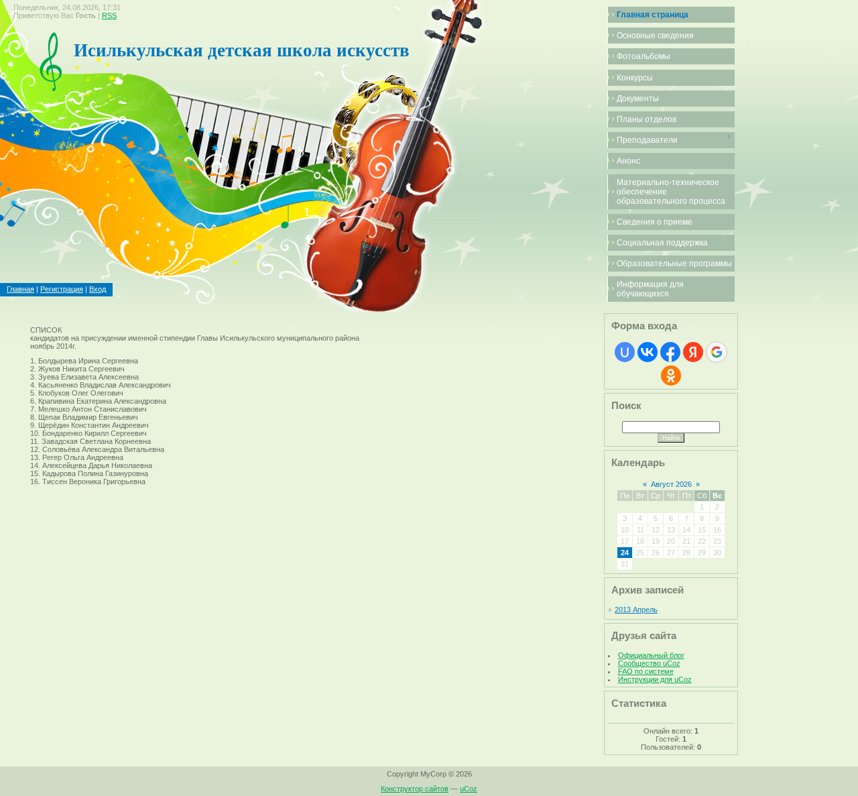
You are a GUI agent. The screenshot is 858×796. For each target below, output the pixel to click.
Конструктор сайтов (414, 789)
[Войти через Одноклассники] (671, 375)
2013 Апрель (636, 610)
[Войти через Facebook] (670, 352)
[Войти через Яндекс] (693, 352)
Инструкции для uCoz (655, 679)
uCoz (468, 789)
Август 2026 (671, 484)
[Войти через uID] (625, 352)
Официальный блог (651, 655)
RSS (109, 15)
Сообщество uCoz (649, 663)
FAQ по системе (646, 671)
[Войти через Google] (716, 352)
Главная (20, 289)
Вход (97, 289)
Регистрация (61, 289)
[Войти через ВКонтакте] (647, 352)
